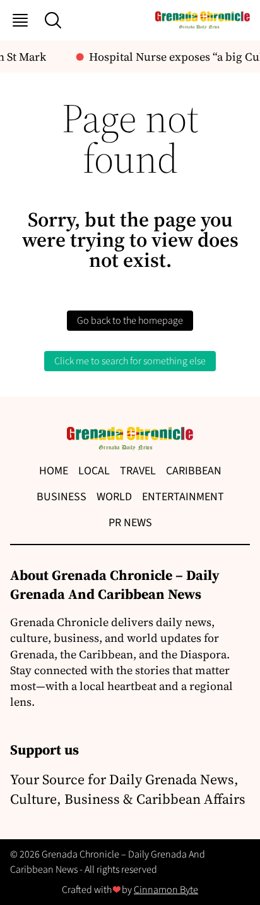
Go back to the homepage (130, 321)
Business (61, 497)
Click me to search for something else (130, 361)
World (114, 497)
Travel (138, 471)
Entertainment (183, 497)
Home (53, 471)
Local (94, 471)
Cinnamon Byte (166, 890)
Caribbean (194, 471)
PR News (130, 523)
